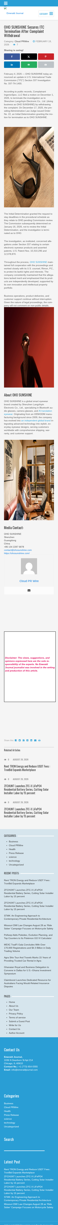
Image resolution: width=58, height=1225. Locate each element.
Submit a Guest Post (19, 1021)
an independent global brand (36, 420)
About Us (13, 1006)
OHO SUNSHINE (38, 262)
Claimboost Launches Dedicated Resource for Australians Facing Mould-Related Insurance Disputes (27, 983)
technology (14, 861)
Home (12, 1002)
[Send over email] (29, 64)
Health (12, 849)
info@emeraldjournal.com (24, 1069)
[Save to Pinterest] (46, 56)
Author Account (16, 1033)
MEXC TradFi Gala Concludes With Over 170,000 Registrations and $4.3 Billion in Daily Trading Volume (27, 947)
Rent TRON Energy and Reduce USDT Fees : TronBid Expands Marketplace (27, 768)
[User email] (29, 590)
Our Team (14, 1009)
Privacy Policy (16, 1013)
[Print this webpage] (46, 64)
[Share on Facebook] (12, 56)
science (13, 857)
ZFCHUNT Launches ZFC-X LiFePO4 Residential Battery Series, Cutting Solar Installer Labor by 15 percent (26, 789)
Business (13, 841)
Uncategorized (16, 864)
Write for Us (15, 1025)
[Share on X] (29, 56)
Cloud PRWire (22, 41)
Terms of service (17, 1017)
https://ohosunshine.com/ (17, 553)
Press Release (16, 853)
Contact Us (14, 1029)
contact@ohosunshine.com (18, 550)
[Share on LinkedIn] (12, 64)
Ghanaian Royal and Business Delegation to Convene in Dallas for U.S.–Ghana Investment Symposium (27, 970)
